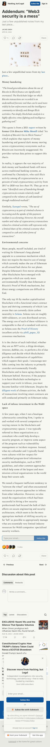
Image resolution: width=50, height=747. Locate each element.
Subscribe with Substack (27, 709)
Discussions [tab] (22, 615)
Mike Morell (30, 131)
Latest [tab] (11, 615)
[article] (25, 629)
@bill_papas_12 (31, 332)
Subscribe (35, 3)
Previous (10, 565)
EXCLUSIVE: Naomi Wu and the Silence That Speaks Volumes (18, 623)
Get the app (37, 735)
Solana (18, 314)
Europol (16, 206)
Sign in (44, 3)
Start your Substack (18, 735)
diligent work (9, 390)
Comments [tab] (8, 582)
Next (41, 565)
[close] (43, 658)
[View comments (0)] (13, 38)
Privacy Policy (29, 720)
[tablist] (13, 582)
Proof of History (29, 329)
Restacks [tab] (19, 582)
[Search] (45, 614)
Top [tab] (5, 615)
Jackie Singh (7, 29)
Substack (12, 741)
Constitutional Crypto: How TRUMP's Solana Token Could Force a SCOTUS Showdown (17, 646)
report (32, 127)
